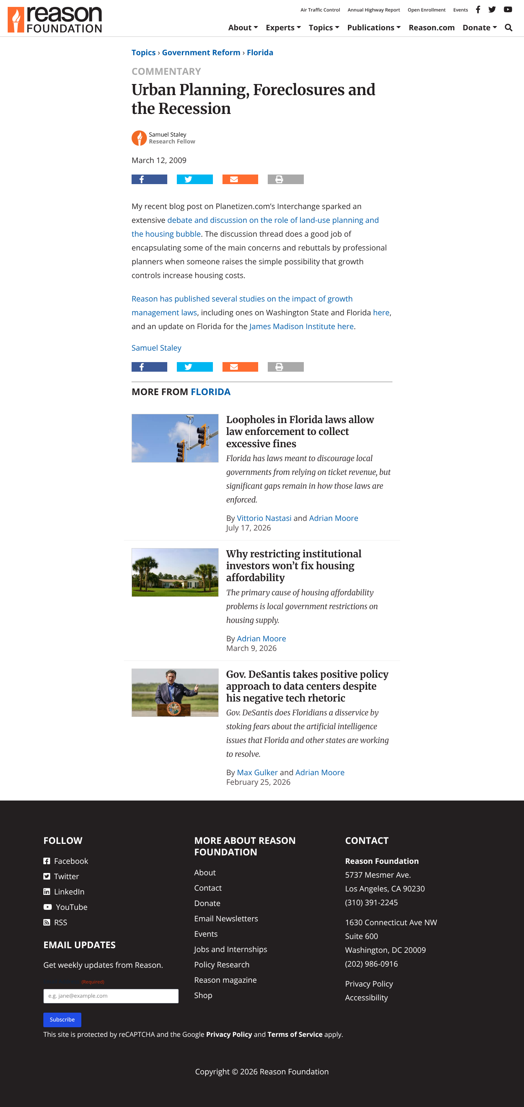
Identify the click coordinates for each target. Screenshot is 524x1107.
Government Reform (201, 52)
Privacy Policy (369, 984)
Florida (260, 52)
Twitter (66, 876)
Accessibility (366, 997)
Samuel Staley (156, 348)
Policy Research (221, 964)
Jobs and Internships (230, 949)
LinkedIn (69, 891)
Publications (370, 27)
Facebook (71, 861)
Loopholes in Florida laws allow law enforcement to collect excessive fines (300, 431)
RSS (60, 922)
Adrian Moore (333, 518)
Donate (477, 27)
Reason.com (432, 27)
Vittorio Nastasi (264, 518)
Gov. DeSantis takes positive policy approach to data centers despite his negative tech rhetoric (307, 686)
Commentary (166, 71)
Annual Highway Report (374, 10)
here (381, 312)
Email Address (73, 981)
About (240, 27)
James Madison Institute (292, 326)
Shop (203, 995)
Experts (280, 27)
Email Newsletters (226, 918)
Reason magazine (225, 980)
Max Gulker (257, 772)
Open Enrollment (427, 10)
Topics (321, 27)
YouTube (71, 907)
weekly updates (85, 965)
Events (460, 10)
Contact (208, 888)
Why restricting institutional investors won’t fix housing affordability (294, 566)
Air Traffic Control (320, 10)
